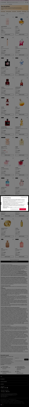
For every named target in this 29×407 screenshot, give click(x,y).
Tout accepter (23, 209)
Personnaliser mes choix (14, 209)
